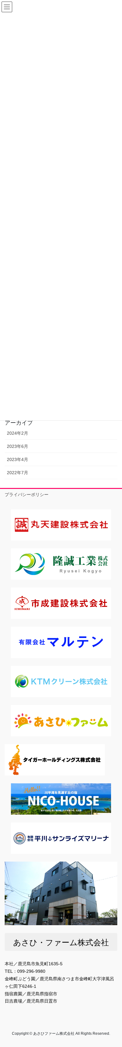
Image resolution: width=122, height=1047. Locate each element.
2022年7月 (17, 472)
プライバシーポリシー (26, 494)
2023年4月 (17, 459)
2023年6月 (17, 446)
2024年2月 (17, 433)
